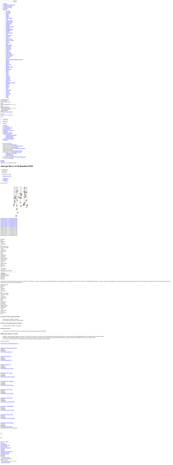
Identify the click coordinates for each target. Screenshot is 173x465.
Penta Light (8, 80)
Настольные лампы (7, 132)
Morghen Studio (9, 66)
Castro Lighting (9, 20)
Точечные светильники (8, 138)
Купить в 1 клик (4, 275)
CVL (7, 19)
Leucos (7, 51)
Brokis (7, 17)
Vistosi (7, 97)
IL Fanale (8, 42)
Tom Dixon (8, 93)
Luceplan (8, 57)
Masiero (7, 63)
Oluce (7, 74)
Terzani (7, 92)
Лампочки (5, 140)
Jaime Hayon (9, 48)
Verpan (7, 94)
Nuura (7, 73)
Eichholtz (8, 28)
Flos (7, 34)
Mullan (7, 68)
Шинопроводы (9, 136)
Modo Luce (8, 64)
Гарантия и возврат (7, 6)
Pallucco (8, 76)
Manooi (7, 60)
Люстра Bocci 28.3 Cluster (6, 389)
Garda (7, 37)
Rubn (7, 85)
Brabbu (7, 15)
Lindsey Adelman (10, 54)
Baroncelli (8, 13)
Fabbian (7, 31)
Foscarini (8, 36)
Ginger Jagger (9, 38)
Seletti (7, 87)
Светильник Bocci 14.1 (6, 364)
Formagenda (8, 35)
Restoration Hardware (10, 82)
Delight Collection (10, 26)
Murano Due (8, 69)
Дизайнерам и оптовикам (9, 4)
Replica (7, 81)
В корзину (3, 273)
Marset (7, 62)
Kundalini (8, 49)
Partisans (8, 79)
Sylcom (7, 91)
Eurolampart (8, 30)
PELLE (7, 75)
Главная (5, 3)
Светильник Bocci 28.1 (6, 356)
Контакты (5, 8)
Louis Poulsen (9, 56)
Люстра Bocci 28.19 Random (7, 422)
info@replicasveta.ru (5, 106)
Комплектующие (10, 137)
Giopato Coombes (10, 40)
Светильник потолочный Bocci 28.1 (9, 348)
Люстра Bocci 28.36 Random (7, 406)
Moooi (7, 65)
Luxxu (7, 58)
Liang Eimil (8, 52)
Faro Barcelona (9, 32)
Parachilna (8, 77)
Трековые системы (7, 133)
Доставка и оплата (7, 7)
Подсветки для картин (8, 130)
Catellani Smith (9, 21)
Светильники (6, 126)
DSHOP (8, 25)
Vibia (7, 96)
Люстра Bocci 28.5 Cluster (6, 397)
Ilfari (7, 43)
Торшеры (5, 131)
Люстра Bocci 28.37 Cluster (7, 414)
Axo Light (8, 12)
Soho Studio (8, 90)
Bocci (7, 14)
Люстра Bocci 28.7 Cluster (6, 373)
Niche (7, 71)
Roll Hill (8, 84)
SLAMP (8, 86)
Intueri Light (8, 46)
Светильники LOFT (8, 127)
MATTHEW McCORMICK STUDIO (14, 59)
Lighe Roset (8, 53)
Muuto (7, 70)
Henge (7, 41)
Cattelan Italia (9, 23)
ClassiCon (8, 24)
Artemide (8, 10)
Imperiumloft (8, 45)
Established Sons (9, 29)
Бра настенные (6, 129)
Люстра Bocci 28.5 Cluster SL (7, 381)
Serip (7, 88)
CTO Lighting (9, 18)
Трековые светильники (11, 135)
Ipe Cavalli (8, 47)
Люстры (5, 125)
